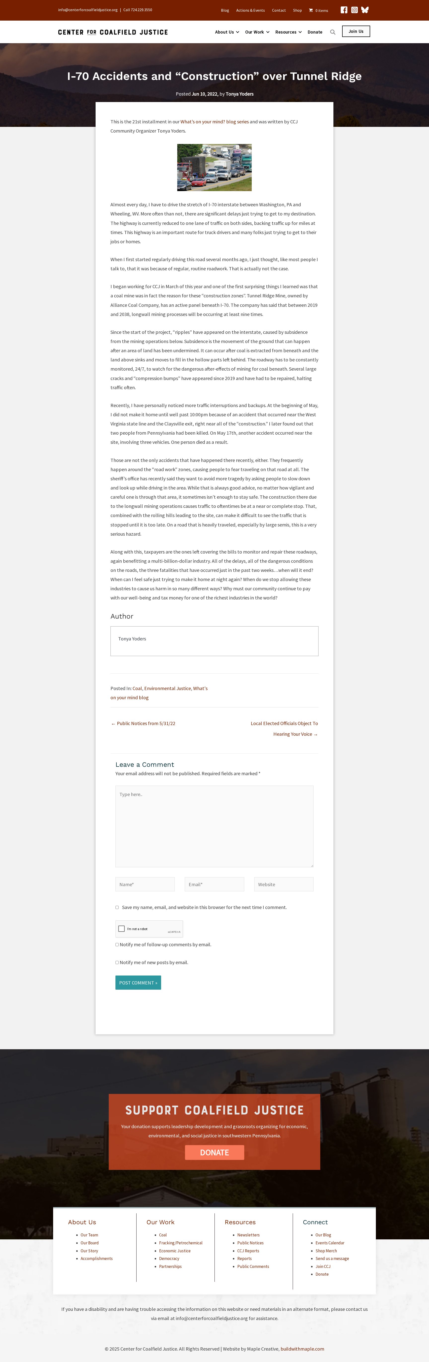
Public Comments (253, 1266)
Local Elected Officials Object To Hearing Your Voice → (284, 725)
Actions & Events (250, 10)
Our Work (254, 32)
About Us (224, 32)
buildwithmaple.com (302, 1349)
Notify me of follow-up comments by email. (165, 944)
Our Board (90, 1243)
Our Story (89, 1251)
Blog (225, 10)
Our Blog (323, 1235)
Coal (137, 688)
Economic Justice (175, 1251)
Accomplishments (97, 1258)
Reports (244, 1258)
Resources (285, 32)
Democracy (169, 1258)
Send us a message (332, 1258)
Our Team (89, 1235)
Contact (279, 10)
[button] (237, 32)
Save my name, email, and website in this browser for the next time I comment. (204, 907)
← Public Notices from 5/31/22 (143, 723)
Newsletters (248, 1235)
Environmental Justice (167, 688)
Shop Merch (326, 1251)
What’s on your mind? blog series (214, 121)
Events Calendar (330, 1243)
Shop (297, 10)
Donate (315, 32)
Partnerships (170, 1266)
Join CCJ (323, 1266)
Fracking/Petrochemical (181, 1243)
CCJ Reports (248, 1251)
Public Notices (250, 1243)
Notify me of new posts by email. (154, 962)
